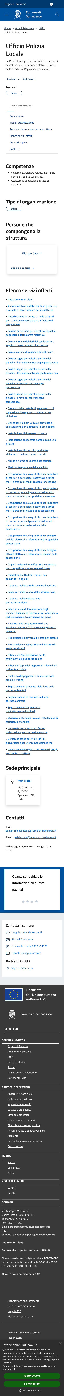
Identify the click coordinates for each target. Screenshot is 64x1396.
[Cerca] (57, 14)
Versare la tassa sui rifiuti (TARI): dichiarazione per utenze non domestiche (29, 741)
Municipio (24, 781)
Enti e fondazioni (17, 1062)
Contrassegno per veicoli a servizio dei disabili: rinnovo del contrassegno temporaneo (28, 398)
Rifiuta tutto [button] (32, 1383)
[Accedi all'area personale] (51, 4)
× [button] (60, 1343)
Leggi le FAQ (14, 1311)
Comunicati (14, 1168)
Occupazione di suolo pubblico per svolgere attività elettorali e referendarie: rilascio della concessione (31, 554)
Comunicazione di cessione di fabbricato (30, 352)
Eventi (11, 1193)
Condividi (12, 79)
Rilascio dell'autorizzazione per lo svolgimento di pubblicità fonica (25, 657)
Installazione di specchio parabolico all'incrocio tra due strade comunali (27, 452)
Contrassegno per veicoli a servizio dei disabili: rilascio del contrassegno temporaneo (32, 371)
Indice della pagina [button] (21, 105)
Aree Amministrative (19, 1051)
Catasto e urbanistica (19, 1110)
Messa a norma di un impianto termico (29, 461)
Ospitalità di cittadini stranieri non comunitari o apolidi (26, 577)
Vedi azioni (28, 79)
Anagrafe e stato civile (20, 1094)
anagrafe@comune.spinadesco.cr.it (29, 1227)
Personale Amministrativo (22, 1072)
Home (7, 28)
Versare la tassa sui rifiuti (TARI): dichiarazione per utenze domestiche (26, 730)
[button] (32, 1390)
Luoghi (11, 1188)
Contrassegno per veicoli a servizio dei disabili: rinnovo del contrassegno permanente (28, 383)
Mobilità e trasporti (18, 1115)
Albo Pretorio (15, 1338)
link (13, 1369)
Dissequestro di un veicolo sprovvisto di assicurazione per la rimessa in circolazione (30, 425)
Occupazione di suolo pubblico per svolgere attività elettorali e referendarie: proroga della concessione (32, 539)
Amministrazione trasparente (24, 1332)
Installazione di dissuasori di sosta (27, 433)
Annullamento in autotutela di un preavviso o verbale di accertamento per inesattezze (31, 308)
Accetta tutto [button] (32, 1376)
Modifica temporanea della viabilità (28, 467)
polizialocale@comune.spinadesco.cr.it (35, 837)
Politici (11, 1067)
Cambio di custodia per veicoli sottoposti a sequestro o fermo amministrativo (31, 333)
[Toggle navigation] (7, 14)
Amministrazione (24, 28)
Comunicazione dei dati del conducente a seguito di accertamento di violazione (30, 343)
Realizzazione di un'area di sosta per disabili (33, 638)
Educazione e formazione (21, 1120)
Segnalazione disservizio (21, 1306)
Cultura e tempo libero (20, 1099)
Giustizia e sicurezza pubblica (24, 1125)
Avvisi (11, 1173)
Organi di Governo (18, 1046)
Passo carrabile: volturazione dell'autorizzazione (23, 600)
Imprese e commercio (19, 1104)
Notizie (11, 1162)
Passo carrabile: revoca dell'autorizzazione (31, 592)
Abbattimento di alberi (20, 299)
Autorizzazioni (15, 1146)
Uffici (42, 28)
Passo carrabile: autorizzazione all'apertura (32, 585)
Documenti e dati (17, 1078)
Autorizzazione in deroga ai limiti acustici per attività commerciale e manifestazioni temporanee (30, 320)
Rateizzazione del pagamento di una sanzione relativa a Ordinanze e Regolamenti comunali (31, 627)
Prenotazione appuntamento (23, 1301)
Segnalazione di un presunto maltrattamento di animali (23, 709)
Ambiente (13, 1136)
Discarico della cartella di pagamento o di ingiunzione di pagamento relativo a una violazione (30, 412)
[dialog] (32, 1368)
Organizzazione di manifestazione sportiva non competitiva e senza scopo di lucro (31, 566)
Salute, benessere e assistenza (25, 1141)
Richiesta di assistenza (20, 1316)
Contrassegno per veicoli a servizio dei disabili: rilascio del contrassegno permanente (32, 360)
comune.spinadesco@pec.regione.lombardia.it (31, 831)
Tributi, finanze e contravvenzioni (26, 1131)
